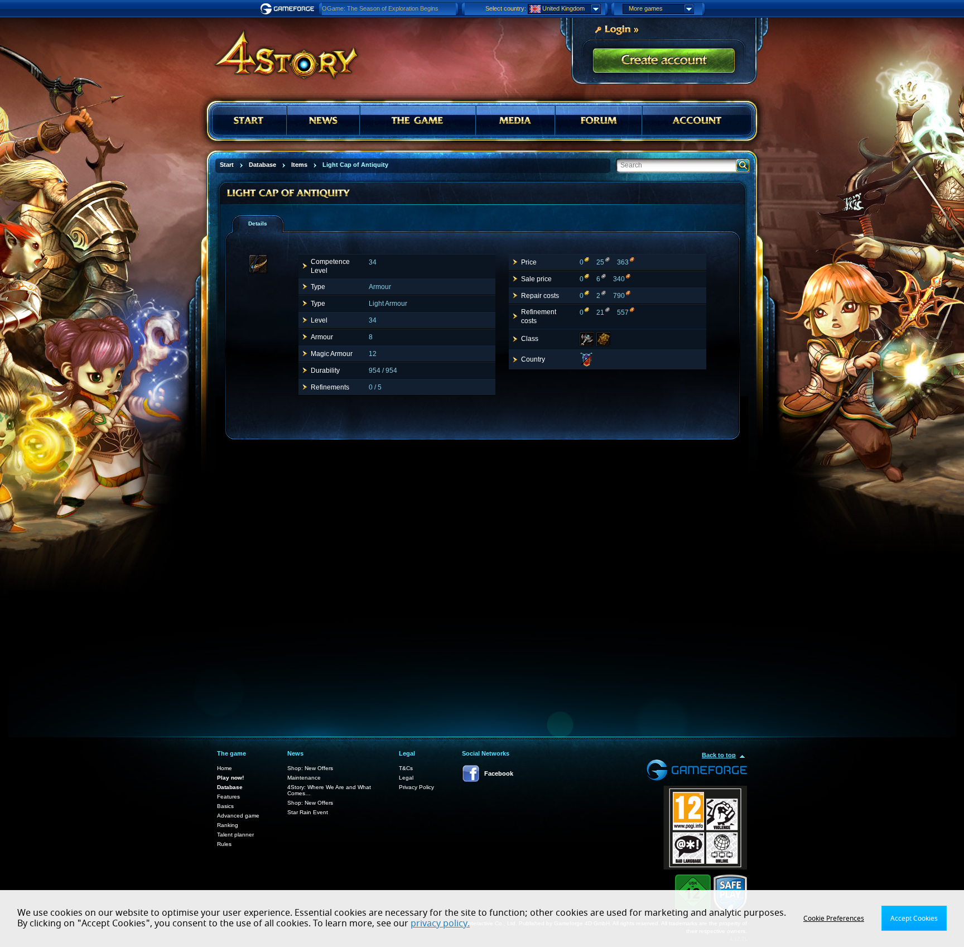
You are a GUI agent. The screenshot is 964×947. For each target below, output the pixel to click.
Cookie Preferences (833, 919)
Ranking (227, 825)
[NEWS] (323, 120)
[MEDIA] (515, 120)
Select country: (505, 8)
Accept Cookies (914, 919)
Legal (406, 778)
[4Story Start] (279, 50)
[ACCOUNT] (697, 120)
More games (646, 8)
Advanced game (238, 816)
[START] (249, 120)
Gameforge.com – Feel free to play (289, 9)
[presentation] (261, 224)
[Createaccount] (664, 61)
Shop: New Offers (310, 768)
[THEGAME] (418, 120)
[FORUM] (599, 120)
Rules (224, 844)
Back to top (719, 755)
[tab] (258, 224)
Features (228, 797)
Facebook (498, 773)
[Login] (616, 28)
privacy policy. (440, 923)
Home (224, 768)
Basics (225, 806)
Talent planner (235, 834)
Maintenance (304, 778)
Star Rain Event (307, 812)
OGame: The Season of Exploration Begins (380, 8)
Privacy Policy (416, 787)
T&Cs (406, 768)
